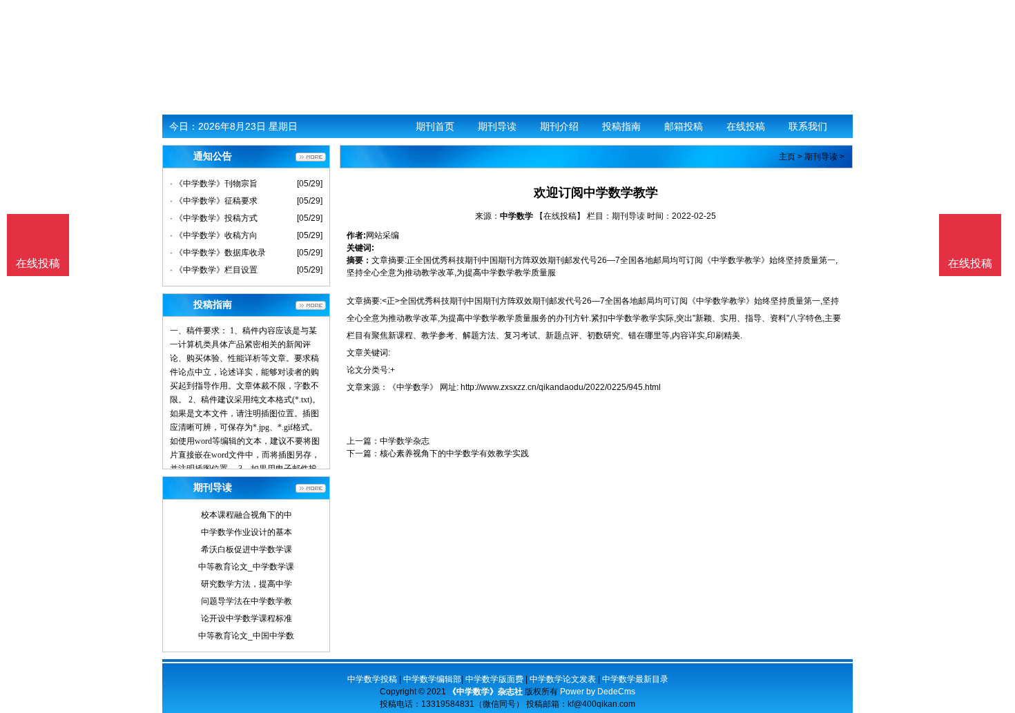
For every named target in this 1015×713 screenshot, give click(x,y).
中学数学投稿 (372, 679)
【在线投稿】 (560, 216)
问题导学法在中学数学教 (246, 601)
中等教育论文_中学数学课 (246, 567)
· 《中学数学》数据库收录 (218, 252)
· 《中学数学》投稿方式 (214, 218)
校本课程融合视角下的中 (246, 515)
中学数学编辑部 (432, 679)
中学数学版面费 (494, 679)
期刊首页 (435, 126)
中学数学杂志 (404, 441)
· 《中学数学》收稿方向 (214, 235)
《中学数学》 (413, 387)
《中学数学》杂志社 (485, 691)
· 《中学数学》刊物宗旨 (214, 183)
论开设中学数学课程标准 (246, 618)
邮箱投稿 (683, 126)
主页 (787, 157)
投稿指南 (621, 126)
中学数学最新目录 (635, 679)
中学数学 (516, 216)
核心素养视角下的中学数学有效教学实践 (454, 453)
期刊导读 (497, 126)
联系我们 (808, 126)
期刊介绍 (559, 126)
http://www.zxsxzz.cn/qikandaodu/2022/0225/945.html (561, 387)
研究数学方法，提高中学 (246, 584)
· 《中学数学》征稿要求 (214, 201)
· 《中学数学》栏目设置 (214, 270)
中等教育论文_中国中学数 (246, 636)
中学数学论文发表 (563, 679)
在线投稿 (745, 126)
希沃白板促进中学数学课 (246, 549)
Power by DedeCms (597, 691)
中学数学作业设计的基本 (246, 532)
